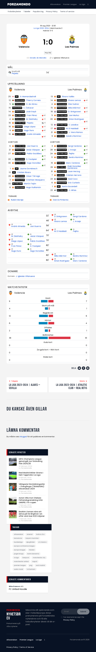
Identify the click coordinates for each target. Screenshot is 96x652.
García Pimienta (60, 199)
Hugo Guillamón (33, 187)
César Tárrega (33, 176)
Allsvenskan (18, 534)
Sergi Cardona (75, 146)
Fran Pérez (32, 115)
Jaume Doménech (28, 168)
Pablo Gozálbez (34, 153)
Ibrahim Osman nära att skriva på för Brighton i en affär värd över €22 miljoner (32, 514)
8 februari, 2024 (25, 477)
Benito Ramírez (76, 157)
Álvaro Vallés (68, 96)
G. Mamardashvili (28, 96)
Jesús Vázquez (33, 149)
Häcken (32, 550)
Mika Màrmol (74, 107)
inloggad (23, 436)
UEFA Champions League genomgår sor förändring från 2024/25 (30, 461)
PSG (30, 565)
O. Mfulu (72, 190)
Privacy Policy (69, 620)
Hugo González (34, 163)
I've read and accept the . (73, 618)
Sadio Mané (18, 569)
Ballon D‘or (40, 534)
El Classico (42, 542)
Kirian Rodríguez (76, 119)
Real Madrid (40, 565)
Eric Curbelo (74, 182)
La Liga (16, 557)
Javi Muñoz (74, 115)
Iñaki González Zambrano (74, 167)
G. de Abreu (31, 104)
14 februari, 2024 (25, 466)
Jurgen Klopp (19, 554)
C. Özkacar (28, 107)
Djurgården (30, 542)
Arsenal (30, 534)
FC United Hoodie (18, 589)
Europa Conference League (24, 546)
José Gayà (31, 111)
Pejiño (71, 153)
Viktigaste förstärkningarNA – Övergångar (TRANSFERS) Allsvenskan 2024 (32, 486)
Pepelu (15, 73)
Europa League (19, 550)
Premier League (20, 565)
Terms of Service (26, 647)
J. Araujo (72, 149)
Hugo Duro (29, 130)
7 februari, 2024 (25, 505)
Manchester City (39, 557)
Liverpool (25, 557)
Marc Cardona (73, 163)
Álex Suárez (73, 104)
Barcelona (18, 538)
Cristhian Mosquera (35, 180)
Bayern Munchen (32, 538)
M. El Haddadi (72, 128)
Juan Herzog (74, 171)
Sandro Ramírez (73, 136)
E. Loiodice (73, 124)
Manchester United (21, 561)
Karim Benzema (33, 554)
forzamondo (26, 468)
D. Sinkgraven (74, 111)
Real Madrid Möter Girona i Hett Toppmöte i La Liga (31, 474)
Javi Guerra (32, 146)
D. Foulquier (31, 159)
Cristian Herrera (73, 175)
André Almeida (34, 134)
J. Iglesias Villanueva (25, 276)
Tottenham (31, 569)
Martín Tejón (30, 183)
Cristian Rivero (24, 172)
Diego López (29, 126)
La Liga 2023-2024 (41, 28)
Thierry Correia (33, 100)
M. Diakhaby (32, 119)
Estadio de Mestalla (38, 58)
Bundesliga (18, 542)
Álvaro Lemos (74, 100)
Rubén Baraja (17, 199)
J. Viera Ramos (76, 132)
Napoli (34, 561)
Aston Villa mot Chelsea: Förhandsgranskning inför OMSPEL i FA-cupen (31, 500)
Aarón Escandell (69, 186)
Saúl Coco (73, 179)
